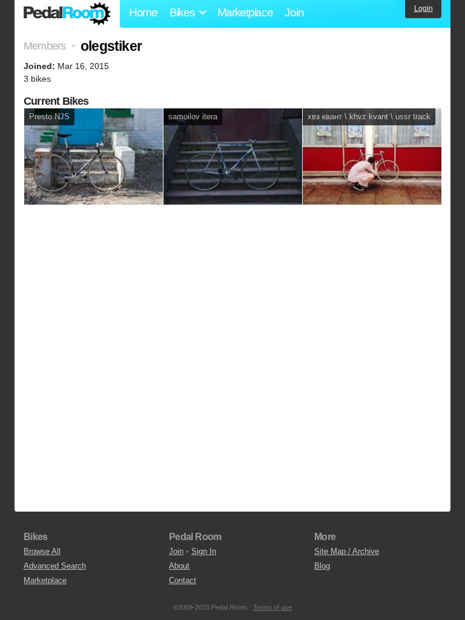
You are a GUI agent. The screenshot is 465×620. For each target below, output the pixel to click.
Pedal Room (67, 14)
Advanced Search (55, 565)
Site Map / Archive (346, 551)
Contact (182, 580)
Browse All (42, 551)
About (179, 565)
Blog (322, 565)
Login (423, 8)
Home (143, 12)
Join (294, 12)
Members (44, 46)
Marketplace (245, 12)
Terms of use (272, 607)
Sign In (203, 551)
